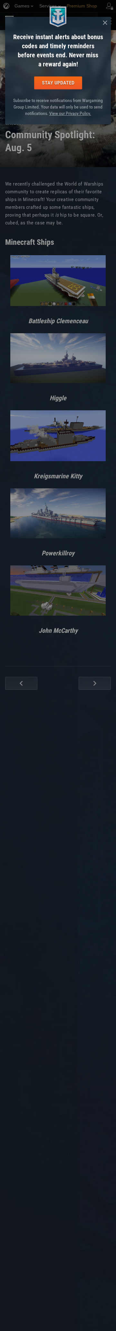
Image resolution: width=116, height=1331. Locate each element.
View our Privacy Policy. (70, 113)
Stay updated (58, 83)
